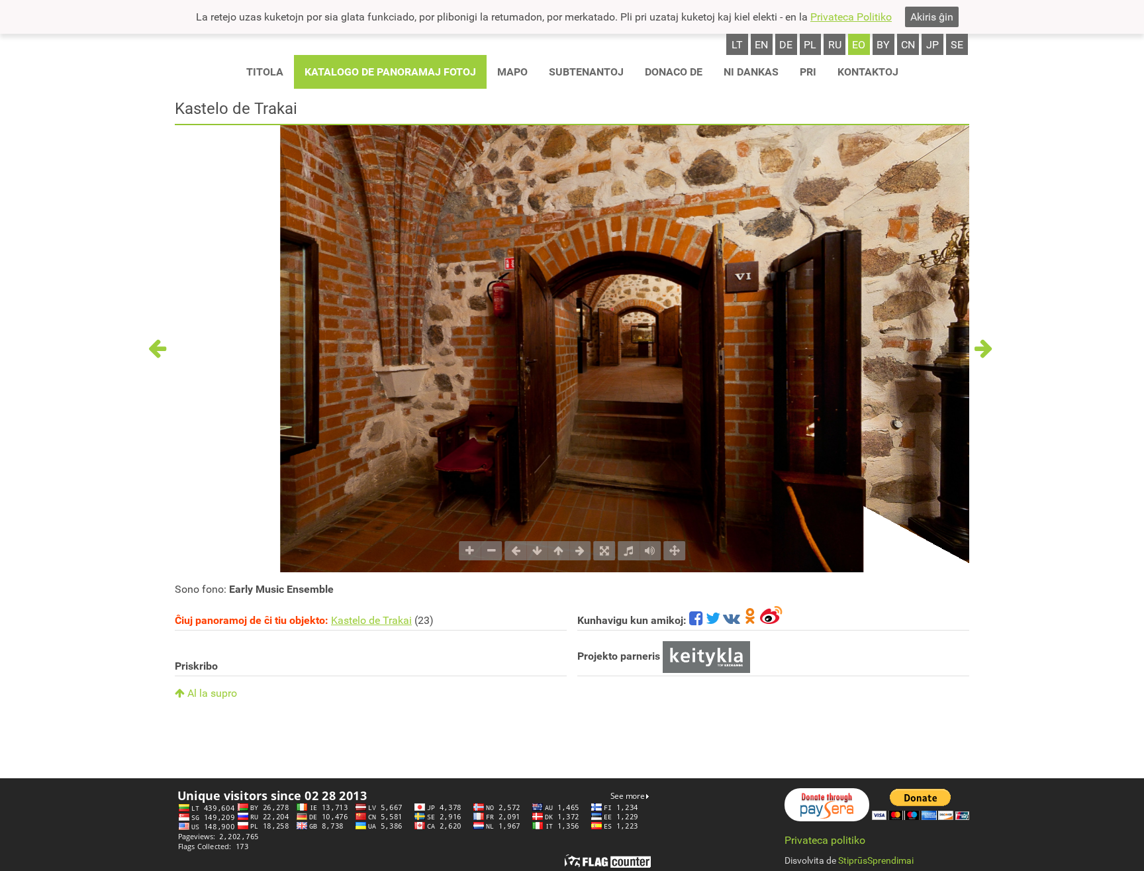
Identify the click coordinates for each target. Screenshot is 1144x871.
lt (737, 44)
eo (858, 44)
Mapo (512, 72)
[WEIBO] (771, 620)
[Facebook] (696, 620)
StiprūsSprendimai (876, 860)
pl (810, 44)
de (785, 44)
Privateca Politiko (851, 17)
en (761, 44)
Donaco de (673, 72)
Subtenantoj (586, 72)
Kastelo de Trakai (371, 620)
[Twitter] (713, 620)
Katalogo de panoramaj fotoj (390, 72)
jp (932, 44)
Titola (264, 72)
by (883, 44)
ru (834, 44)
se (957, 44)
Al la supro (211, 693)
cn (908, 44)
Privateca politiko (825, 840)
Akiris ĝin (931, 17)
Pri (808, 72)
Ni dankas (751, 72)
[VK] (731, 620)
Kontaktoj (867, 72)
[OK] (750, 620)
